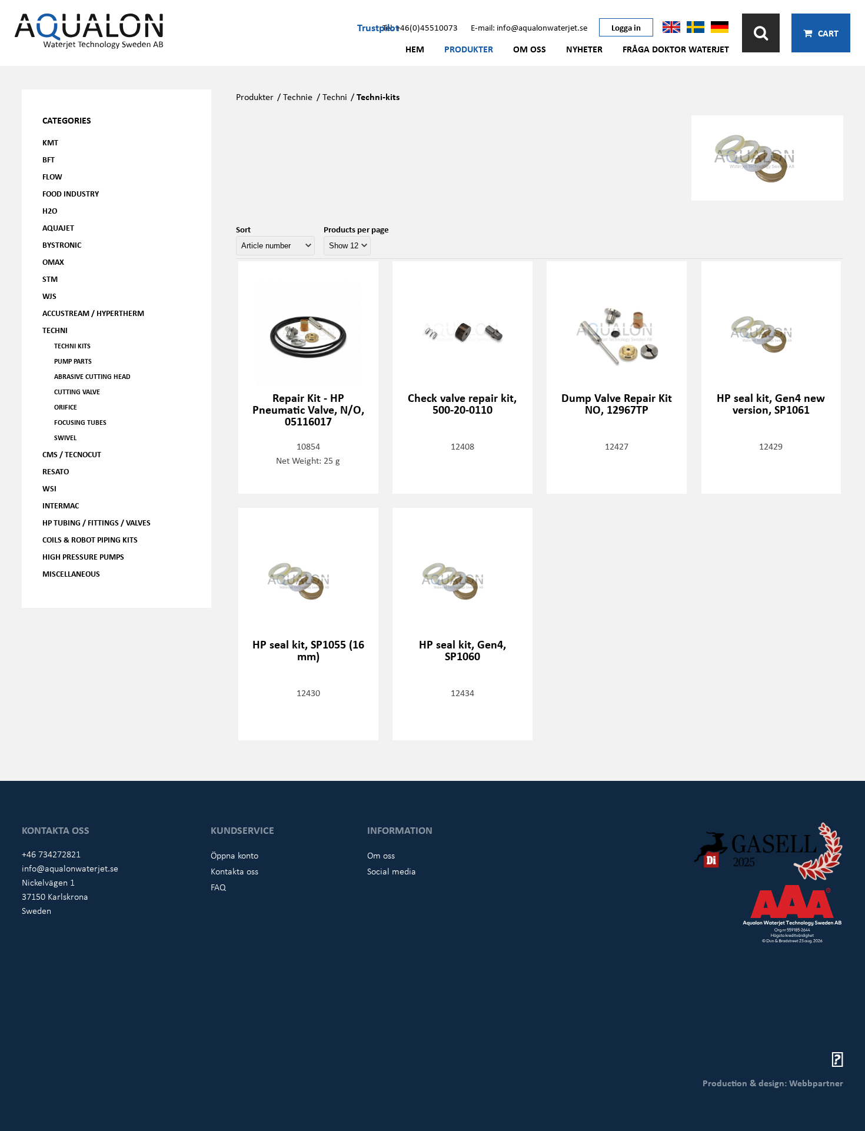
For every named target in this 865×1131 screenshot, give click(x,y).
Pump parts (73, 361)
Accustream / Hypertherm (93, 312)
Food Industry (70, 193)
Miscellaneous (71, 573)
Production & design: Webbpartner (773, 1082)
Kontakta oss (234, 870)
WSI (49, 488)
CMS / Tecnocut (71, 454)
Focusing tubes (80, 422)
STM (50, 278)
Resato (55, 471)
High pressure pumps (83, 556)
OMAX (53, 261)
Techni (55, 329)
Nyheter (584, 48)
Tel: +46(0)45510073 (420, 27)
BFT (48, 159)
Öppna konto (234, 855)
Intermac (60, 505)
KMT (50, 142)
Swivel (65, 437)
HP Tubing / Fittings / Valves (96, 522)
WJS (49, 295)
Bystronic (61, 244)
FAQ (218, 886)
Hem (414, 48)
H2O (49, 210)
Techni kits (72, 345)
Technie (297, 96)
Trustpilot (378, 27)
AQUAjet (58, 227)
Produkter (468, 48)
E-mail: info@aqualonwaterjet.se (529, 27)
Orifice (65, 406)
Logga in (626, 27)
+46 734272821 (51, 853)
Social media (391, 870)
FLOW (52, 176)
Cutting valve (77, 391)
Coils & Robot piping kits (90, 539)
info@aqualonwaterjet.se (70, 867)
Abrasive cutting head (92, 376)
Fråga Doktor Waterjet (676, 48)
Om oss (529, 48)
